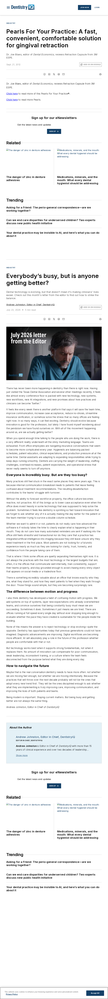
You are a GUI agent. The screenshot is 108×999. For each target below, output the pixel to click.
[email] (63, 74)
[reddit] (58, 74)
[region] (54, 993)
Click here (12, 93)
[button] (8, 7)
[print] (100, 74)
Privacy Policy (12, 994)
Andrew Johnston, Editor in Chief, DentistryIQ (30, 304)
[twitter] (54, 74)
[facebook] (44, 74)
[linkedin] (49, 74)
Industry (10, 23)
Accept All (95, 993)
